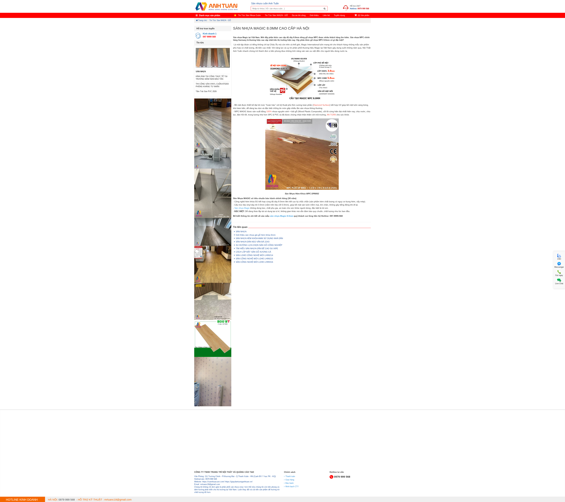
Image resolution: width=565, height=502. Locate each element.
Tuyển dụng (339, 15)
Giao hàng (289, 480)
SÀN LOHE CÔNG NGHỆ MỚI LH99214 (254, 255)
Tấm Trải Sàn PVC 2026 (206, 91)
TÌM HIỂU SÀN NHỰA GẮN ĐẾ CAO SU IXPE (257, 248)
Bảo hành (289, 483)
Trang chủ (202, 20)
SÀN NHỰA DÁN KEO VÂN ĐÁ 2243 (252, 241)
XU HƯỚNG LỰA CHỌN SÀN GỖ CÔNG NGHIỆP (259, 245)
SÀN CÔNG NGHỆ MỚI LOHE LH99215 (254, 258)
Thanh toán (290, 476)
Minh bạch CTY (292, 486)
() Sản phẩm (363, 15)
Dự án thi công (299, 15)
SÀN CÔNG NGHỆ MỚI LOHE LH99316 (254, 262)
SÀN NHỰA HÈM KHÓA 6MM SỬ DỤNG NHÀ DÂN (259, 238)
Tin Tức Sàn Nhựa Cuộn (249, 15)
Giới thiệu (314, 15)
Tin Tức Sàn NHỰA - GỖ (276, 15)
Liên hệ (326, 15)
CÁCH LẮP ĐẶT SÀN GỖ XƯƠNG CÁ (253, 252)
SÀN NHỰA (201, 71)
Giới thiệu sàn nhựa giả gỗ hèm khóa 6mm (256, 235)
